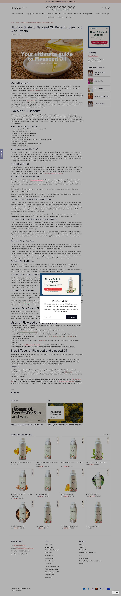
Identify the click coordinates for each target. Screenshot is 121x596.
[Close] (79, 275)
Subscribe (71, 317)
